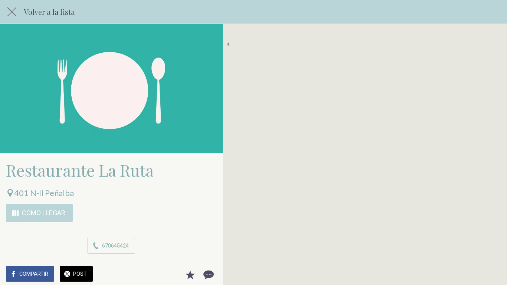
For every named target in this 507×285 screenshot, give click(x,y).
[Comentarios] (208, 275)
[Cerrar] (11, 11)
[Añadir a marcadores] (190, 275)
